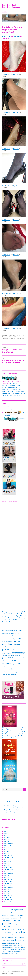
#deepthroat (17, 391)
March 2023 (7, 877)
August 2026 (7, 831)
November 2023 (8, 869)
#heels (14, 393)
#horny (7, 395)
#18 (3, 387)
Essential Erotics (8, 407)
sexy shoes (21, 661)
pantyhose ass (18, 644)
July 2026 (6, 833)
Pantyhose (5, 36)
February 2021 (8, 895)
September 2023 (8, 873)
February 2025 (8, 855)
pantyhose (7, 338)
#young (4, 389)
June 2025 (6, 847)
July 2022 (6, 891)
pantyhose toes (7, 658)
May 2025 (6, 849)
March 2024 (7, 865)
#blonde (18, 620)
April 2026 (7, 837)
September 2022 (8, 887)
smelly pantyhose (12, 666)
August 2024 (7, 861)
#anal (18, 385)
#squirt (14, 385)
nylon (11, 638)
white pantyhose (6, 674)
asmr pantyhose (8, 630)
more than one (20, 636)
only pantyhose (14, 641)
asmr (3, 630)
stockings (4, 668)
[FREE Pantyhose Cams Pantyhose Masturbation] (14, 378)
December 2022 (8, 881)
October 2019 (7, 901)
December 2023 (8, 867)
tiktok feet (11, 670)
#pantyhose (13, 383)
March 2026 (7, 839)
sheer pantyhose (14, 664)
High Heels (17, 36)
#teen (20, 387)
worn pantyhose (14, 674)
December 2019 (8, 897)
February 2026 (8, 841)
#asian (13, 387)
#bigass (18, 389)
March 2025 (7, 853)
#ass (22, 391)
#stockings (9, 385)
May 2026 (6, 835)
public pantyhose (6, 661)
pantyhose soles (17, 655)
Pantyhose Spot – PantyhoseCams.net (11, 6)
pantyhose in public (6, 653)
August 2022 (7, 889)
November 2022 (8, 883)
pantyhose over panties (8, 655)
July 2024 (6, 863)
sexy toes (5, 663)
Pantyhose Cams (7, 960)
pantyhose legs (18, 653)
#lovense (9, 389)
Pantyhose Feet (11, 336)
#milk (17, 387)
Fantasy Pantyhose (9, 409)
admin (5, 335)
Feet (9, 36)
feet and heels (19, 336)
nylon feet (17, 639)
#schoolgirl (19, 393)
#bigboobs (8, 387)
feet (19, 633)
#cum (11, 391)
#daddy (4, 391)
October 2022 (7, 885)
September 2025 (8, 843)
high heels (12, 636)
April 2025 (6, 851)
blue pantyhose (5, 633)
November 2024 (8, 857)
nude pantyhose (5, 638)
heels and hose (5, 636)
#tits (14, 395)
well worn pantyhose (16, 672)
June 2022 (6, 893)
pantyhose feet (13, 338)
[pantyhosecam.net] (14, 462)
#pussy (9, 393)
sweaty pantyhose (21, 668)
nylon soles (5, 641)
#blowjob (18, 395)
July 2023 (6, 875)
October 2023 (7, 871)
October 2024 (7, 859)
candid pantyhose (13, 633)
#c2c (8, 391)
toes (24, 670)
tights (3, 670)
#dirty (14, 389)
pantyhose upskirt (19, 657)
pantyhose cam (6, 647)
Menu (4, 11)
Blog (3, 967)
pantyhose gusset (20, 650)
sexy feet (20, 338)
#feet (3, 385)
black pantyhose (17, 630)
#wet (10, 395)
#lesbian (4, 393)
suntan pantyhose (12, 668)
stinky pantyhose (19, 666)
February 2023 (8, 879)
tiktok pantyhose (18, 670)
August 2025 (7, 845)
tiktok (6, 670)
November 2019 (8, 899)
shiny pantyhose (5, 666)
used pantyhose (6, 672)
